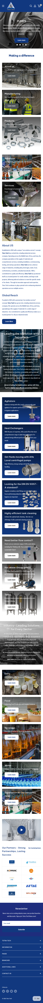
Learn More (9, 321)
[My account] (35, 6)
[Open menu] (3, 6)
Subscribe (21, 930)
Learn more (21, 40)
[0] (39, 6)
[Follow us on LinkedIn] (15, 991)
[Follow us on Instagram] (7, 991)
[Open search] (31, 6)
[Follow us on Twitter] (3, 991)
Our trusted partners (34, 848)
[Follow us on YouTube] (11, 991)
